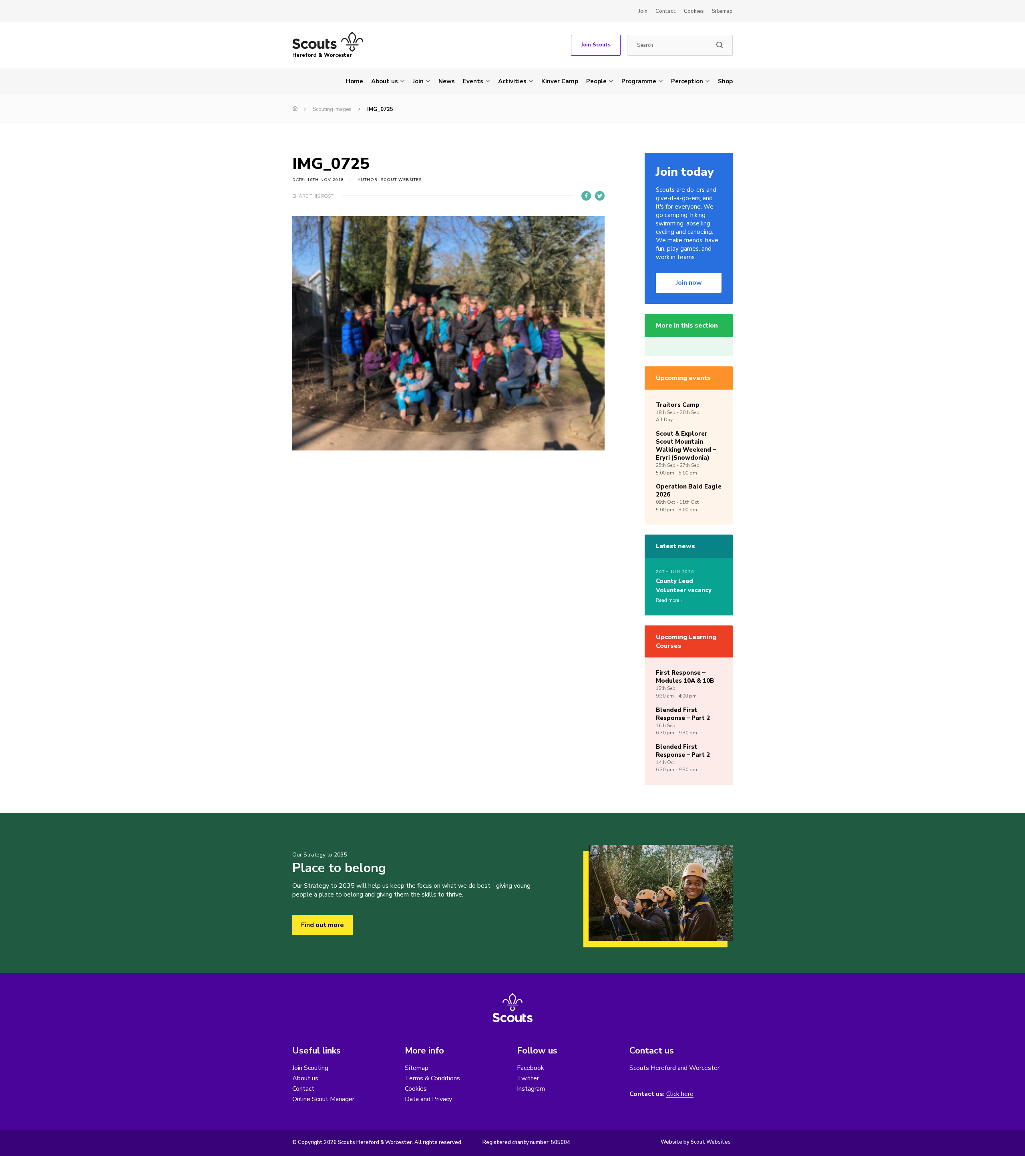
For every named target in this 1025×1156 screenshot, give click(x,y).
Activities (512, 81)
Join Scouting (310, 1068)
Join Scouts (596, 44)
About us (384, 81)
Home (354, 81)
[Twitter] (600, 196)
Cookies (694, 11)
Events (473, 81)
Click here (679, 1094)
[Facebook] (586, 196)
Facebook (530, 1068)
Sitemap (722, 11)
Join (643, 11)
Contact (665, 11)
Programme (638, 81)
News (446, 81)
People (596, 81)
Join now (689, 282)
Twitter (528, 1078)
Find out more (322, 925)
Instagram (531, 1088)
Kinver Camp (559, 81)
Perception (687, 81)
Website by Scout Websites (696, 1142)
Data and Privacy (428, 1099)
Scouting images (332, 109)
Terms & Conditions (432, 1078)
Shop (725, 81)
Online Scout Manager (323, 1099)
